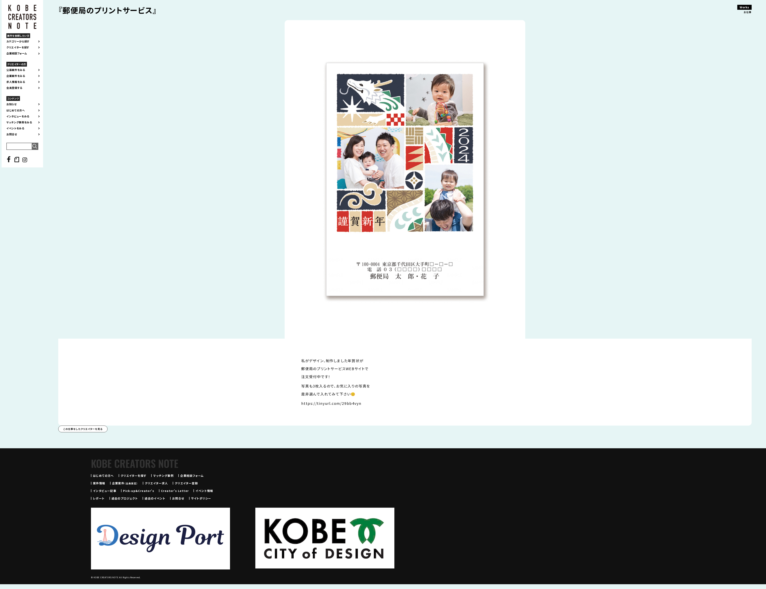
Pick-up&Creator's (138, 491)
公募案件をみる (15, 70)
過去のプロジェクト (125, 498)
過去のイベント (155, 498)
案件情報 (99, 483)
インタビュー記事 (104, 491)
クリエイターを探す (17, 47)
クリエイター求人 (156, 483)
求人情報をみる (15, 82)
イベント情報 (204, 491)
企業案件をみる (15, 76)
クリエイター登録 (186, 483)
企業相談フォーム (16, 53)
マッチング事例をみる (19, 122)
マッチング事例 (163, 476)
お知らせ (11, 104)
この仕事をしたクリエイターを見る (83, 429)
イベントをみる (15, 128)
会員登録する (14, 88)
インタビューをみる (17, 116)
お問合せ (11, 134)
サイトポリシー (201, 498)
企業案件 (125, 483)
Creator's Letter (175, 491)
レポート (99, 498)
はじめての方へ (15, 110)
